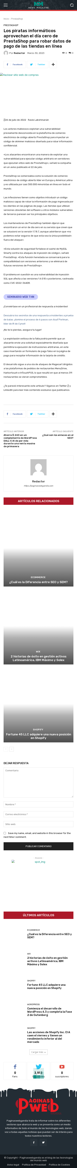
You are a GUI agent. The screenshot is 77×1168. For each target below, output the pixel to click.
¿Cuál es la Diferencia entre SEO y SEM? (38, 582)
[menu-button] (5, 5)
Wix (38, 651)
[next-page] (11, 749)
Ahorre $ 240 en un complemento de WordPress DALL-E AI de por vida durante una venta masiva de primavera (20, 441)
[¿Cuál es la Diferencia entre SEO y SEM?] (38, 548)
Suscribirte (62, 1064)
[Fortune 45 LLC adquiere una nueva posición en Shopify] (38, 703)
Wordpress (33, 1004)
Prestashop (17, 18)
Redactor (19, 53)
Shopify (38, 729)
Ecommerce (38, 577)
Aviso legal (13, 1164)
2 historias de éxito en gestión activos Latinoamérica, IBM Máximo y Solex (38, 658)
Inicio (6, 18)
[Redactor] (6, 53)
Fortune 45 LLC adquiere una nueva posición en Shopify (38, 736)
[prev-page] (6, 749)
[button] (72, 5)
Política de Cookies (59, 1164)
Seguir (38, 1064)
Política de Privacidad (34, 1164)
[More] (53, 64)
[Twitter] (43, 1142)
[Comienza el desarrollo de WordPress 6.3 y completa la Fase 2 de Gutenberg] (14, 1010)
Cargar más (37, 1052)
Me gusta (15, 1064)
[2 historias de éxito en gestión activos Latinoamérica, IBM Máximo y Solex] (38, 625)
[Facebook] (33, 1142)
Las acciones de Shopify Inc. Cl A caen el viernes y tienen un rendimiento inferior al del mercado (48, 1037)
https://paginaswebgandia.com (38, 486)
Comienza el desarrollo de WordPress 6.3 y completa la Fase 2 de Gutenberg (49, 1012)
